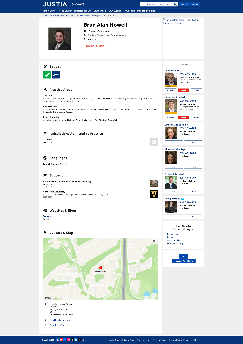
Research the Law (82, 11)
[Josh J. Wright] (171, 207)
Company (141, 340)
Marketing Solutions (147, 11)
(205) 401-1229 (187, 74)
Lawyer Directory (57, 16)
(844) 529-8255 (187, 202)
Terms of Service (160, 340)
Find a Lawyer (49, 11)
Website (47, 216)
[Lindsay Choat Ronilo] (171, 133)
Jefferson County (82, 16)
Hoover (170, 237)
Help (149, 340)
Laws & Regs (115, 11)
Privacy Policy (175, 340)
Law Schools (100, 11)
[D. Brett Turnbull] (171, 182)
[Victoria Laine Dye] (171, 157)
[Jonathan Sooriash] (171, 105)
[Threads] (72, 339)
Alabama (69, 16)
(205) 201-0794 (187, 128)
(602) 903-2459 (187, 101)
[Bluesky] (75, 339)
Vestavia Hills (173, 240)
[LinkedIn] (57, 339)
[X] (79, 339)
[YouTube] (61, 339)
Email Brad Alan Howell (60, 320)
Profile (196, 90)
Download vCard (57, 325)
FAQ (183, 256)
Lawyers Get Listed (183, 261)
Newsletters (129, 11)
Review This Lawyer (96, 45)
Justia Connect (116, 340)
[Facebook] (64, 339)
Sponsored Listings (184, 64)
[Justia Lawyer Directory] (55, 4)
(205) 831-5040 (187, 177)
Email (183, 90)
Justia (45, 16)
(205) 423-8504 (187, 153)
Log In (184, 4)
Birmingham (96, 16)
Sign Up (194, 4)
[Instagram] (68, 339)
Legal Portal (129, 340)
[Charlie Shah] (171, 79)
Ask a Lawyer (65, 11)
